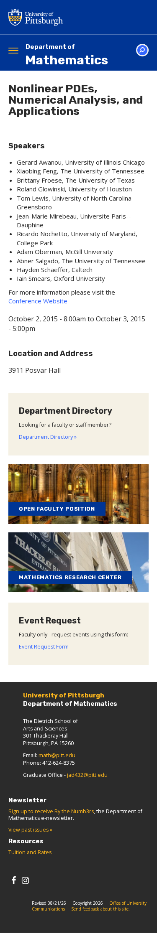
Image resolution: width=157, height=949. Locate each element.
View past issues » (30, 829)
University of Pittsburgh (69, 17)
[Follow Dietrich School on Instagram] (25, 880)
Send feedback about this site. (100, 909)
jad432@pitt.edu (87, 775)
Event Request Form (44, 646)
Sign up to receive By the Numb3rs (51, 811)
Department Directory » (48, 436)
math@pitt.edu (57, 755)
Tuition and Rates (29, 852)
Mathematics (66, 55)
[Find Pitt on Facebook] (13, 880)
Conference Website (37, 301)
